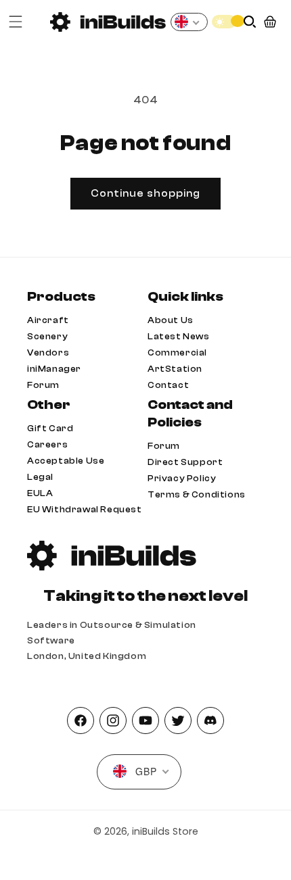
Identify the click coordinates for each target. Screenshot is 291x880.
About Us (171, 320)
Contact (168, 385)
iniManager (54, 369)
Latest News (179, 336)
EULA (40, 493)
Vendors (48, 352)
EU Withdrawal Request (84, 509)
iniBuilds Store (165, 831)
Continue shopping (145, 193)
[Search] (250, 21)
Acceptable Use (65, 461)
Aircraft (48, 320)
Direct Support (185, 462)
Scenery (47, 336)
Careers (47, 444)
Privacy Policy (182, 478)
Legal (40, 477)
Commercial (177, 352)
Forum (43, 385)
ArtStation (175, 369)
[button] (15, 21)
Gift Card (50, 428)
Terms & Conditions (197, 494)
